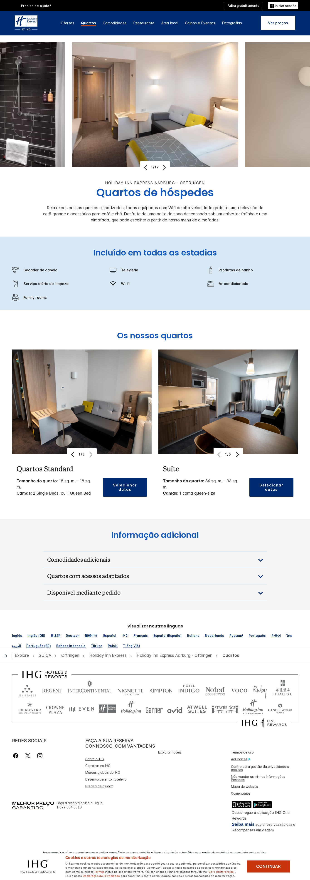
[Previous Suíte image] (220, 454)
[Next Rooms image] (164, 167)
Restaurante (143, 23)
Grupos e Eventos (200, 23)
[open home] (7, 655)
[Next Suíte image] (237, 454)
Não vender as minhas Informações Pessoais (258, 778)
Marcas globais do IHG (102, 772)
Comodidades (114, 23)
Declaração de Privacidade (101, 875)
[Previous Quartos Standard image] (73, 454)
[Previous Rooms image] (146, 167)
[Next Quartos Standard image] (91, 454)
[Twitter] (27, 755)
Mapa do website (244, 786)
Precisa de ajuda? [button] (36, 6)
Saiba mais (243, 824)
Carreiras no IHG (98, 766)
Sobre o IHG (94, 759)
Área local (169, 23)
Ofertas (67, 23)
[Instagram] (39, 755)
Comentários (241, 793)
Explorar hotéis (169, 752)
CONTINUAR (268, 866)
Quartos (88, 23)
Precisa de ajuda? (99, 786)
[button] (283, 5)
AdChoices (239, 759)
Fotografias (232, 23)
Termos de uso (242, 752)
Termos (99, 871)
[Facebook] (16, 755)
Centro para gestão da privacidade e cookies (260, 768)
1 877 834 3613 (69, 807)
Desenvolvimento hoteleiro (106, 779)
